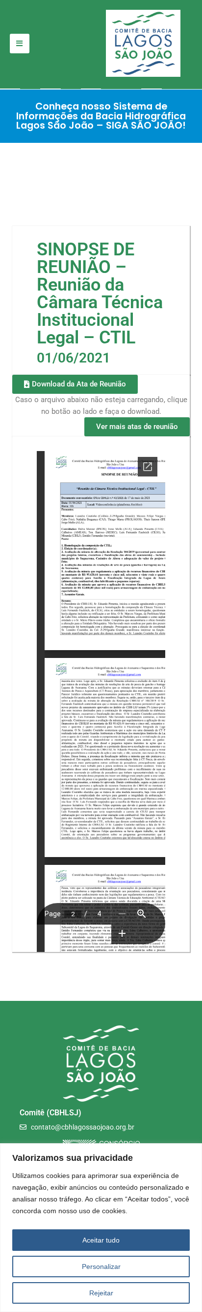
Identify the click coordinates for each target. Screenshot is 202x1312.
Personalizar (101, 1266)
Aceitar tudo (101, 1240)
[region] (101, 1227)
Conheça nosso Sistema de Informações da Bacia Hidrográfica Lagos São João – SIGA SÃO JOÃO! (101, 116)
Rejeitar (101, 1293)
